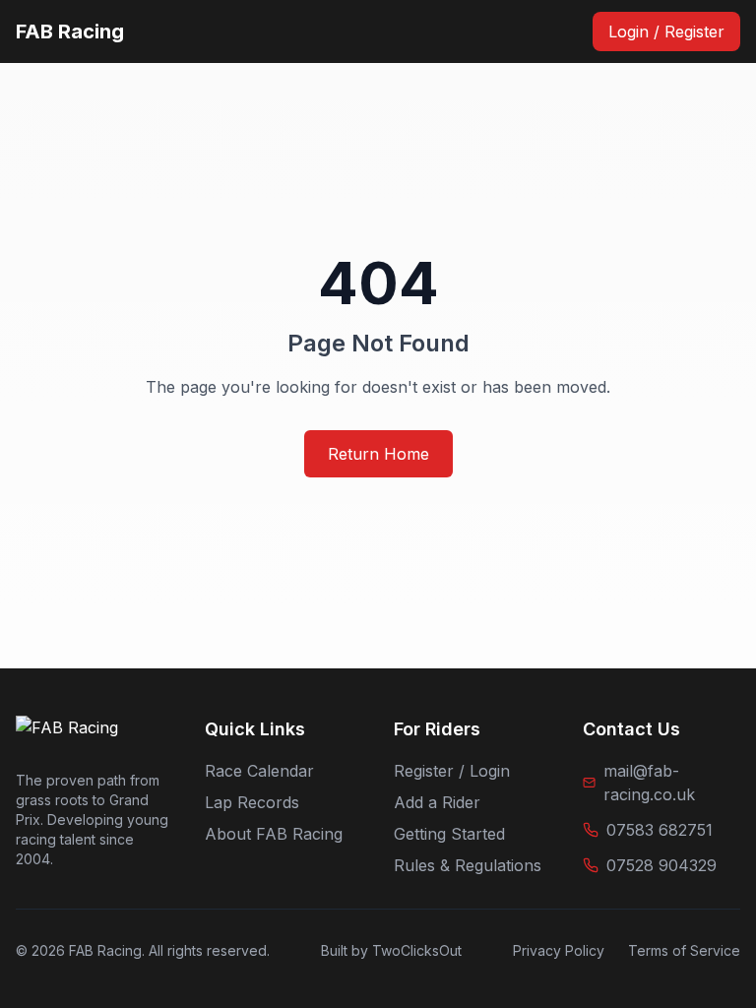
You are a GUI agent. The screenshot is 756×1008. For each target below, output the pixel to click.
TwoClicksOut (417, 950)
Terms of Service (684, 950)
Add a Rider (437, 802)
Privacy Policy (558, 950)
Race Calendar (259, 771)
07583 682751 (659, 830)
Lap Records (252, 802)
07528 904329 (661, 865)
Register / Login (452, 771)
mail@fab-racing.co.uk (649, 782)
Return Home (378, 454)
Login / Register (666, 31)
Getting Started (449, 834)
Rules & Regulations (467, 865)
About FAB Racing (274, 834)
